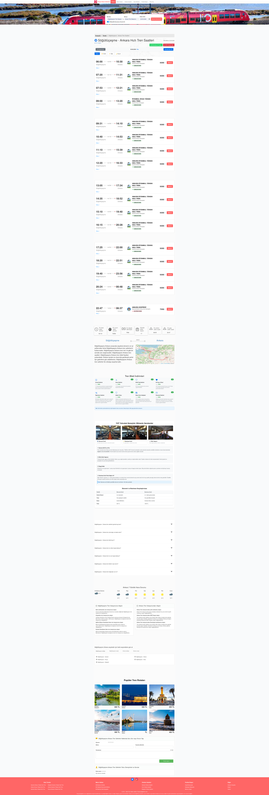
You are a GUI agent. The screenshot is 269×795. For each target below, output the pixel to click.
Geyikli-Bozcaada (189, 785)
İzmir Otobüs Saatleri (146, 787)
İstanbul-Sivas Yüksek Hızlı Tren (38, 789)
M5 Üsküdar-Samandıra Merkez (103, 787)
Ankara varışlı (136, 651)
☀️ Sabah (104, 53)
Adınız (97, 745)
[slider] (111, 742)
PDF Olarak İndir (169, 45)
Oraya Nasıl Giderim (104, 2)
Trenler (113, 1)
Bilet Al (170, 62)
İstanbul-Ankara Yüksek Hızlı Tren (38, 785)
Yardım (229, 789)
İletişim (229, 787)
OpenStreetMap (167, 363)
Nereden (109, 16)
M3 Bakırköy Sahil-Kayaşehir (102, 789)
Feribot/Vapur (145, 1)
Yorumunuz (98, 750)
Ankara (160, 340)
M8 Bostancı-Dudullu (100, 785)
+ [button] (137, 346)
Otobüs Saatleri (128, 1)
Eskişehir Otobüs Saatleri (147, 789)
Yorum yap (166, 761)
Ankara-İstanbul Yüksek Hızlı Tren (55, 787)
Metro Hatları (120, 1)
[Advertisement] (134, 29)
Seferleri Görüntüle (156, 19)
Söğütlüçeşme (112, 340)
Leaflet (162, 363)
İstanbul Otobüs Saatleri (147, 785)
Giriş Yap (152, 1)
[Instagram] (136, 779)
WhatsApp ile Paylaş (156, 45)
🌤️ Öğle (111, 53)
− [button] (137, 349)
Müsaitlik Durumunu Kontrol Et (117, 22)
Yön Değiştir (98, 43)
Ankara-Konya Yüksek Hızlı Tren (38, 787)
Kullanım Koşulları (232, 785)
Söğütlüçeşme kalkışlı (100, 651)
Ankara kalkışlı (126, 651)
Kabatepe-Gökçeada (189, 787)
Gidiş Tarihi (142, 16)
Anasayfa (98, 35)
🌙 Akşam (118, 53)
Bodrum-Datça (188, 789)
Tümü (97, 53)
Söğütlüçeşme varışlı (114, 651)
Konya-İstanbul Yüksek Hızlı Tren (55, 789)
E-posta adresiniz (140, 745)
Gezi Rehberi (136, 1)
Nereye (125, 16)
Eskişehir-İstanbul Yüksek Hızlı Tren (56, 785)
